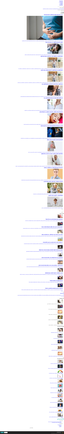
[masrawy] (61, 430)
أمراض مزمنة (61, 229)
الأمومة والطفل (59, 422)
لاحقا (5, 432)
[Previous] (63, 297)
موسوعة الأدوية (53, 422)
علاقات (62, 364)
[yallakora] (58, 430)
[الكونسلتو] (60, 419)
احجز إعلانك (60, 425)
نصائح (62, 237)
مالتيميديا (57, 422)
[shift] (54, 430)
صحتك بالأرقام (62, 293)
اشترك (2, 432)
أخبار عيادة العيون (61, 260)
